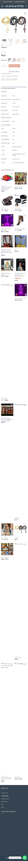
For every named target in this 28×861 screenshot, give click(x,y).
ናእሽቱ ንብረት (15, 76)
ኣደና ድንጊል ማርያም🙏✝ (20, 298)
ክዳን (2, 804)
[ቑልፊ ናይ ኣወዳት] (7, 201)
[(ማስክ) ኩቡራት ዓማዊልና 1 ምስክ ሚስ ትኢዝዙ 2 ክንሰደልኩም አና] (7, 178)
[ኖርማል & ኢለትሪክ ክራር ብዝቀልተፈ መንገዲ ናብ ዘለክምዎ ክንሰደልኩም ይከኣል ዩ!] (7, 241)
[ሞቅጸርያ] (21, 529)
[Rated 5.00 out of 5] (18, 278)
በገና (15, 249)
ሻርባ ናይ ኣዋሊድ (4, 538)
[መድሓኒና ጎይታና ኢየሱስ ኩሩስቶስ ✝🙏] (7, 220)
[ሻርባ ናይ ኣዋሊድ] (7, 529)
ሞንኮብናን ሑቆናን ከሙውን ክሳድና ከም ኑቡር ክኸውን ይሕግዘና (6, 779)
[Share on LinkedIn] (16, 79)
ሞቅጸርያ (16, 538)
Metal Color (4, 60)
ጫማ (2, 807)
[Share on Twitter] (8, 79)
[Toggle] (26, 801)
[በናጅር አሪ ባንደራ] (21, 599)
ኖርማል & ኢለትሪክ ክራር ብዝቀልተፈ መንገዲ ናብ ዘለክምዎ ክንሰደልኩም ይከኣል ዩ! (6, 251)
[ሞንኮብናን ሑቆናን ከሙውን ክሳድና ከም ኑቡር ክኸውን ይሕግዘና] (7, 719)
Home (2, 45)
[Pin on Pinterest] (13, 79)
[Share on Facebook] (5, 79)
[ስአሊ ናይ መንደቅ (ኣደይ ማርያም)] (7, 265)
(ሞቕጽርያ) (17, 518)
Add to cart (14, 65)
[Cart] (2, 6)
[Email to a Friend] (10, 79)
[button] (24, 857)
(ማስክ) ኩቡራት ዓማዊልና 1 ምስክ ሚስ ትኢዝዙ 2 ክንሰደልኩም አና (6, 188)
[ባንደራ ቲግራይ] (21, 719)
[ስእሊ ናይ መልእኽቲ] (21, 178)
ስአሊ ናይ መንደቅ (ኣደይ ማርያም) (5, 274)
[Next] (24, 24)
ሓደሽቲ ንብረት (4, 793)
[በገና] (21, 241)
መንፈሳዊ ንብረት (9, 45)
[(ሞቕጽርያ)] (21, 460)
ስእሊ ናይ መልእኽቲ (18, 187)
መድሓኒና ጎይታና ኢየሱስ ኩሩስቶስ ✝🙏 (6, 229)
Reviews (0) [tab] (4, 91)
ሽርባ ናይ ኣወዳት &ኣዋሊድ (20, 229)
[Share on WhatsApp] (2, 79)
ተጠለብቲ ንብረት (5, 798)
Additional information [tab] (8, 88)
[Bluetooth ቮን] (21, 201)
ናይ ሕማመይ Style (14, 6)
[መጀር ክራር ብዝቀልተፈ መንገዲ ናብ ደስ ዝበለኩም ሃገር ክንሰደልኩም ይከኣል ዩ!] (7, 410)
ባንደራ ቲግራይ (17, 777)
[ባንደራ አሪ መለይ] (7, 340)
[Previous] (3, 24)
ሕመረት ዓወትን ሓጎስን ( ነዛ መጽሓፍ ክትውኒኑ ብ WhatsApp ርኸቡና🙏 (20, 275)
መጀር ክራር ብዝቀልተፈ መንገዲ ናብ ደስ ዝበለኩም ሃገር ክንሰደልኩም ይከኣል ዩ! (7, 420)
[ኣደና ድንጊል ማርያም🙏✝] (21, 290)
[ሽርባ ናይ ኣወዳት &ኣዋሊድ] (21, 220)
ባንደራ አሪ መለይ (4, 398)
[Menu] (26, 6)
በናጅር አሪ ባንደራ (18, 657)
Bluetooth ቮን (18, 209)
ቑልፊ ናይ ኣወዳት (4, 209)
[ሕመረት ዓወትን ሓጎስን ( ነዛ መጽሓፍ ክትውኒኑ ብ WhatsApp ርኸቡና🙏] (21, 265)
